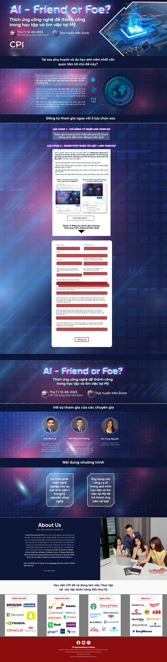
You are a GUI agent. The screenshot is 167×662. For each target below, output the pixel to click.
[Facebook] (78, 643)
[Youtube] (83, 643)
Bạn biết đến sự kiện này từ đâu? (67, 280)
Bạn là (59, 260)
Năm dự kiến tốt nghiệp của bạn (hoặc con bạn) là (93, 269)
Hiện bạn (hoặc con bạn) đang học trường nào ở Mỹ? (93, 259)
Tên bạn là (60, 245)
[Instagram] (89, 643)
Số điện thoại (88, 245)
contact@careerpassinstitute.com (85, 656)
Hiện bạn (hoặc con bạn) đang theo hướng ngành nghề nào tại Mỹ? (68, 270)
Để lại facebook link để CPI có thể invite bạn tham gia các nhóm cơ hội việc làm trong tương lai (80, 289)
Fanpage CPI (54, 563)
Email (58, 252)
